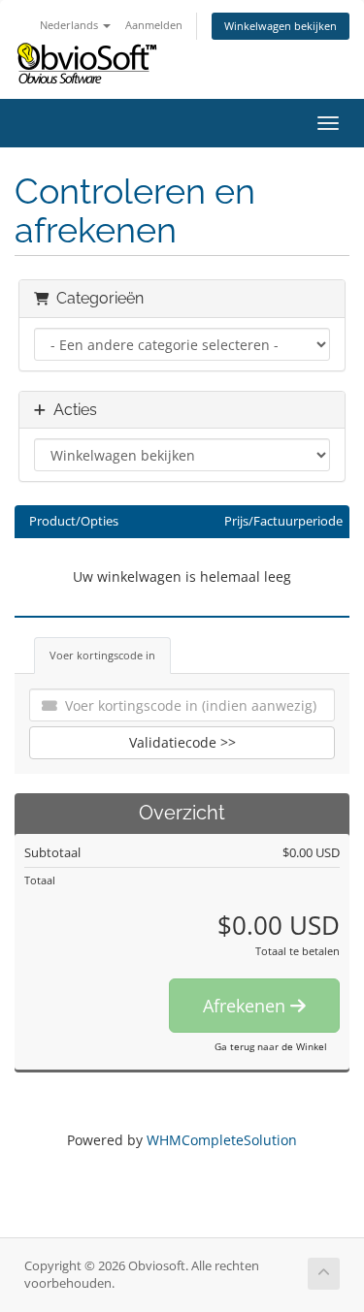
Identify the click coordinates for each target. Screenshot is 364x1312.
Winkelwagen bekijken (280, 25)
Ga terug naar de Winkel (271, 1046)
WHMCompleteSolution (222, 1140)
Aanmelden (153, 24)
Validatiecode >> (182, 742)
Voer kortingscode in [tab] (102, 655)
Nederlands (70, 24)
